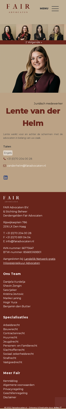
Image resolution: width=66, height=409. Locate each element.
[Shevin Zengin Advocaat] (24, 32)
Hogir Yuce (10, 302)
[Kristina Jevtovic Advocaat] (56, 32)
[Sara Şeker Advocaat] (40, 32)
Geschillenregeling (15, 393)
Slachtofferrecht (14, 349)
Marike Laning (12, 298)
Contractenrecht (14, 333)
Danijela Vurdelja (14, 281)
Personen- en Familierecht (20, 345)
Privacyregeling (13, 389)
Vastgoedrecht (12, 362)
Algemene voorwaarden (18, 384)
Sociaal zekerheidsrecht (18, 353)
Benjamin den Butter (17, 306)
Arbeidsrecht (11, 325)
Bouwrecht (10, 329)
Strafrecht (9, 358)
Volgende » (35, 42)
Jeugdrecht (11, 341)
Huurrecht (10, 337)
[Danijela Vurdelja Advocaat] (8, 32)
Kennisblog (10, 380)
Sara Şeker (10, 289)
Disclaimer (9, 397)
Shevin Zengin (12, 285)
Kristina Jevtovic (13, 294)
